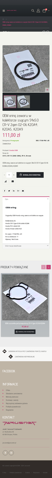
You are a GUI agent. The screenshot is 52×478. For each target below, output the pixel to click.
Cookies (27, 472)
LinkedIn (14, 191)
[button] (47, 90)
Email (23, 191)
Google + (18, 191)
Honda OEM (13, 150)
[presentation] (48, 267)
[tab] (26, 199)
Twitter (9, 191)
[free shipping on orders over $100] (26, 351)
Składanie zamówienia (14, 394)
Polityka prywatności (13, 407)
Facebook (5, 191)
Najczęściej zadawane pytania (17, 403)
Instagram (11, 452)
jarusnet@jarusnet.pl (9, 443)
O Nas (8, 390)
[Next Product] (47, 32)
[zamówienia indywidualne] (26, 356)
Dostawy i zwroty (12, 400)
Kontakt (45, 472)
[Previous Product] (44, 32)
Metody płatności (12, 397)
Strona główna (3, 19)
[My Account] (38, 10)
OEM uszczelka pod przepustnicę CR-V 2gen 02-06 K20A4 (25, 323)
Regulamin (10, 410)
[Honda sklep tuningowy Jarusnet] (12, 10)
